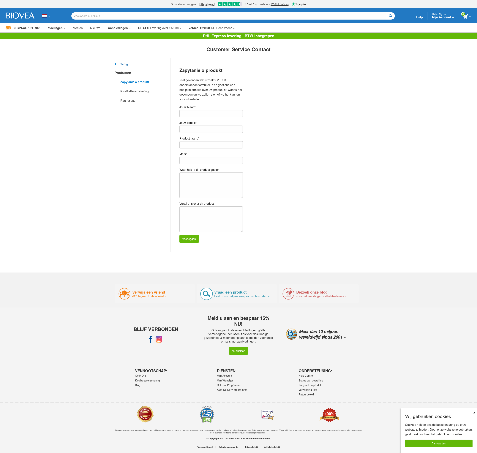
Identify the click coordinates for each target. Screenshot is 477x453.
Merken (78, 28)
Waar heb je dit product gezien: (199, 169)
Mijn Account (224, 375)
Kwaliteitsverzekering (134, 91)
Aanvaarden (439, 443)
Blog (137, 385)
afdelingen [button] (55, 28)
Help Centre (306, 375)
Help (419, 17)
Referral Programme (229, 385)
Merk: (183, 154)
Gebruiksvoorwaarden (229, 447)
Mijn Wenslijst (225, 380)
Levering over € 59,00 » (159, 28)
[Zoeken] (390, 16)
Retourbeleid (306, 394)
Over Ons (140, 375)
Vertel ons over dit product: (196, 203)
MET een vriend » (212, 28)
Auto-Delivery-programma (232, 390)
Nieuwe (95, 28)
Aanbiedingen (118, 28)
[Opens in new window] (150, 339)
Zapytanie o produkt (134, 82)
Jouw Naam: (187, 107)
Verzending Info (308, 390)
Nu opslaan (238, 351)
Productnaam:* (189, 138)
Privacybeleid (251, 447)
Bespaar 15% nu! (26, 28)
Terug (124, 64)
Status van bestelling (311, 380)
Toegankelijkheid (205, 447)
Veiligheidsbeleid (272, 447)
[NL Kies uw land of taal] (46, 16)
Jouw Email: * (188, 123)
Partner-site (127, 100)
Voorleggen (189, 239)
